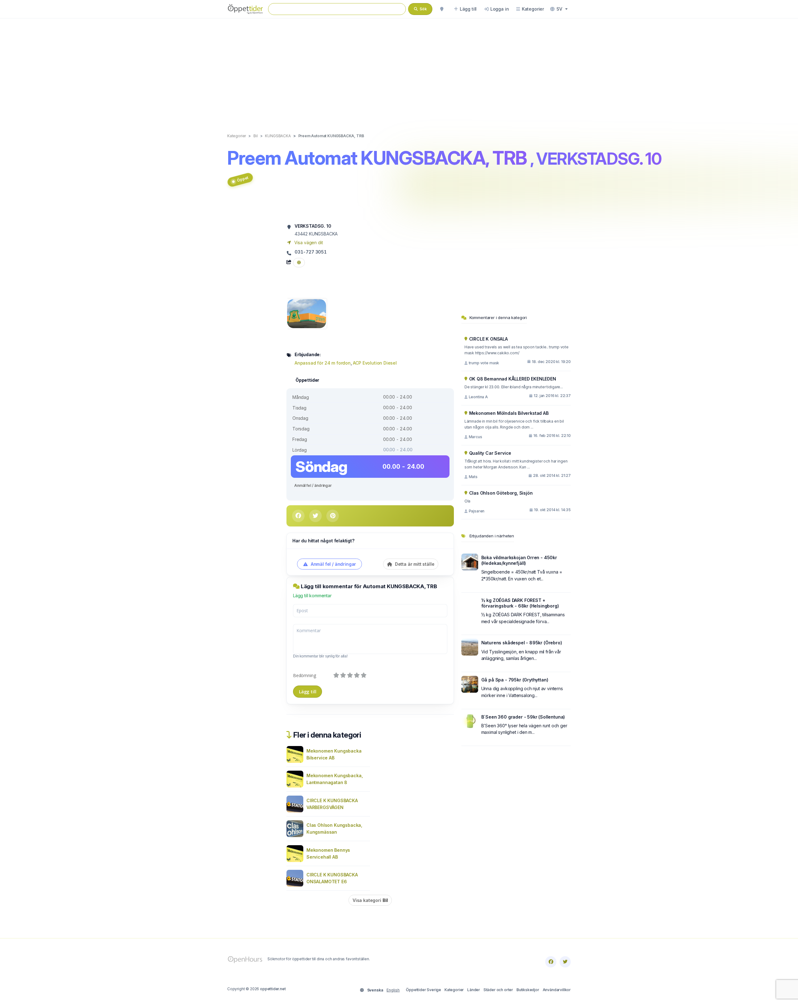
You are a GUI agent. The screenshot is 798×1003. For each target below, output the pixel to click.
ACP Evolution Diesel (375, 363)
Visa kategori (370, 900)
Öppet (242, 178)
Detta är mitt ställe (414, 564)
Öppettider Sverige (423, 989)
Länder (473, 989)
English (393, 990)
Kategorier (454, 989)
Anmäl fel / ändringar (313, 485)
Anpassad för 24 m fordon (323, 363)
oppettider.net (273, 988)
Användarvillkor (557, 989)
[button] (559, 9)
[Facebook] (550, 961)
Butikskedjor (528, 989)
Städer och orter (498, 989)
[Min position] (442, 9)
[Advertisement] (399, 69)
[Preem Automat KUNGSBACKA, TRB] (306, 313)
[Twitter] (565, 961)
